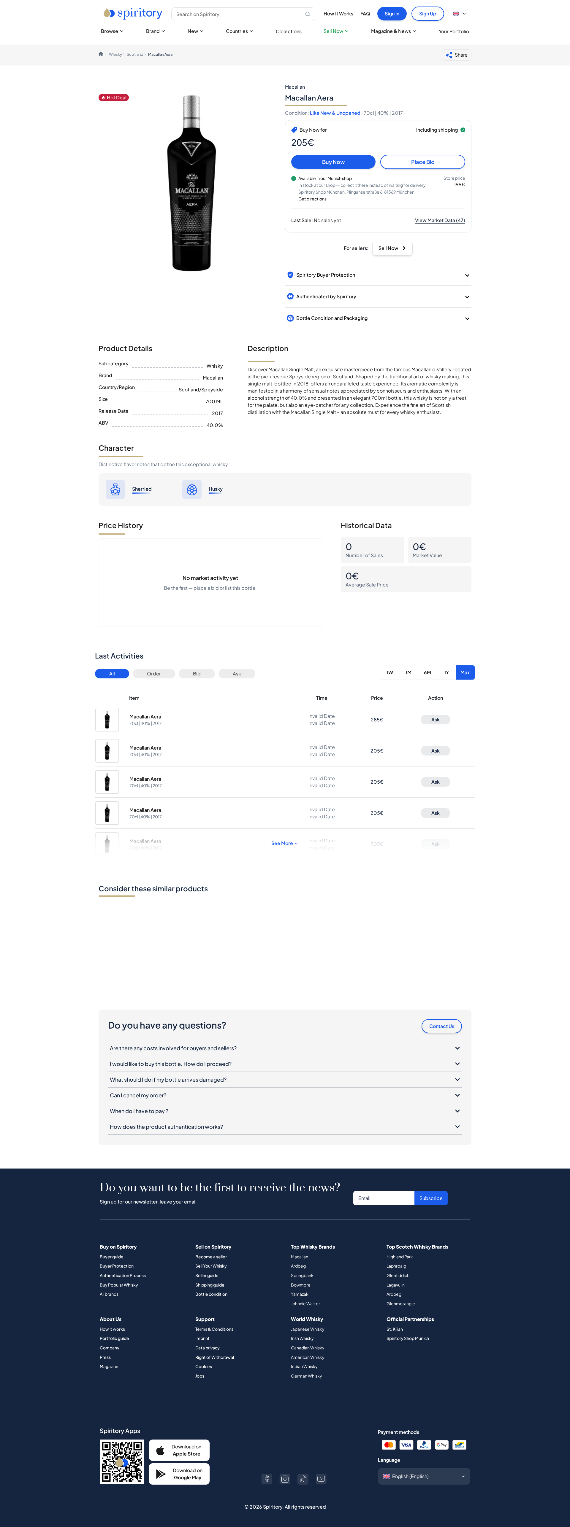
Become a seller (211, 1256)
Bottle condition (211, 1294)
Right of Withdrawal (214, 1357)
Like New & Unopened (335, 113)
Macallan (299, 1256)
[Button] (266, 1479)
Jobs (199, 1375)
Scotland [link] (135, 54)
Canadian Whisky (307, 1347)
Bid (197, 673)
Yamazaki (300, 1294)
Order (154, 673)
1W (390, 672)
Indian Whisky (304, 1366)
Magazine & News (391, 31)
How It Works (338, 13)
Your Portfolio (454, 31)
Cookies (203, 1366)
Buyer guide (112, 1256)
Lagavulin (396, 1284)
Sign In (392, 13)
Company (109, 1347)
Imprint (202, 1338)
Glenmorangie (401, 1303)
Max (465, 672)
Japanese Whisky (307, 1329)
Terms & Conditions (214, 1329)
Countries (237, 31)
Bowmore (301, 1284)
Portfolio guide (114, 1338)
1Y (446, 672)
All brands (109, 1294)
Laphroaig (396, 1265)
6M (427, 672)
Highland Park (400, 1256)
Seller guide (206, 1275)
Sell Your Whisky (211, 1265)
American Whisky (307, 1357)
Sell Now (333, 31)
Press (105, 1357)
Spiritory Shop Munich (408, 1338)
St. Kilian (395, 1329)
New (193, 31)
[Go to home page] (134, 13)
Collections (289, 31)
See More (282, 843)
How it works (112, 1329)
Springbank (302, 1275)
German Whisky (306, 1375)
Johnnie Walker (305, 1303)
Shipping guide (209, 1284)
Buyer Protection (117, 1265)
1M (408, 672)
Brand (153, 31)
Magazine (109, 1366)
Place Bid (423, 161)
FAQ (365, 13)
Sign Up (427, 13)
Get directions (312, 198)
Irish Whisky (302, 1338)
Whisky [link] (115, 54)
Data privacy (207, 1347)
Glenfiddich (398, 1275)
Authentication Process (123, 1275)
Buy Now (333, 161)
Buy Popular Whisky (119, 1284)
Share (461, 55)
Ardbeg (298, 1265)
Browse (109, 31)
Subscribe (431, 1198)
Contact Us (441, 1026)
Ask (237, 673)
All (112, 673)
